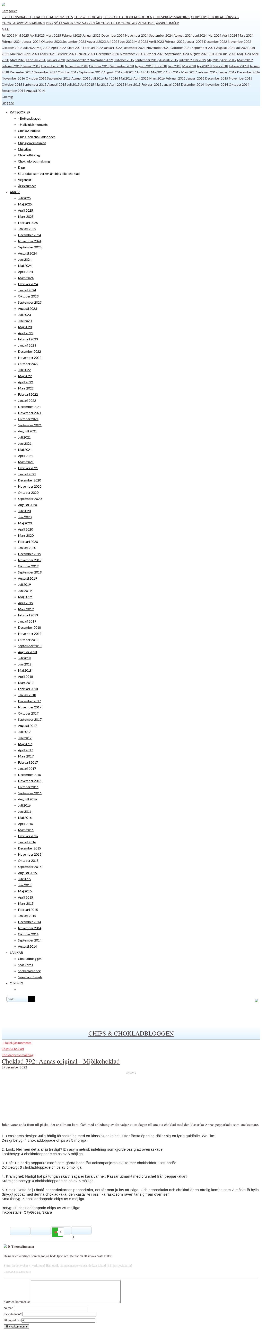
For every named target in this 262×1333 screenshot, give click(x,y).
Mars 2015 (133, 84)
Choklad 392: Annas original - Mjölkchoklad (61, 1061)
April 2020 (25, 529)
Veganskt (146, 23)
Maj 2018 (189, 66)
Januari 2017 (227, 72)
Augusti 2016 (80, 78)
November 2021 (158, 47)
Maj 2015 (101, 84)
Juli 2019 (185, 60)
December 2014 (192, 84)
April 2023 (156, 41)
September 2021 (203, 47)
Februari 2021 (66, 54)
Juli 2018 (160, 66)
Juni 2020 (229, 54)
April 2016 (140, 78)
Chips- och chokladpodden (127, 17)
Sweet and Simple (30, 977)
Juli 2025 (8, 35)
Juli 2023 (112, 41)
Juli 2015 (73, 84)
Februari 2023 (174, 41)
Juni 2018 (174, 66)
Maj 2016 (126, 78)
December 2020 (107, 54)
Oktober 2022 (12, 47)
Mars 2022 (74, 47)
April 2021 (31, 54)
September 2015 (34, 84)
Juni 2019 (199, 60)
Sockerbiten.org (29, 971)
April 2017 (172, 72)
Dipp (49, 23)
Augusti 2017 (112, 72)
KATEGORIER (20, 112)
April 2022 (58, 47)
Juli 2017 (129, 72)
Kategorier (9, 11)
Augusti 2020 (199, 54)
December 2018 (52, 66)
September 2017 (91, 72)
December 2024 (112, 35)
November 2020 (131, 54)
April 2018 (204, 66)
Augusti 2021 (225, 47)
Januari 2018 (27, 695)
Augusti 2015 (56, 84)
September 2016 (59, 78)
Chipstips (199, 17)
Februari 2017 (207, 72)
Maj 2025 (22, 35)
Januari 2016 (195, 78)
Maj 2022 (43, 47)
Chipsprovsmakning (171, 17)
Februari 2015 (151, 84)
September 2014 (13, 90)
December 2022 (215, 41)
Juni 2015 (87, 84)
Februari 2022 (93, 47)
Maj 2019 (213, 60)
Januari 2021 (86, 54)
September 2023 (74, 41)
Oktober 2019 (124, 60)
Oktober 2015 (12, 84)
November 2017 (45, 72)
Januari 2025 (91, 35)
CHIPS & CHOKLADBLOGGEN (131, 1033)
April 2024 (229, 35)
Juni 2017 (143, 72)
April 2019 (228, 60)
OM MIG (16, 983)
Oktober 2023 (51, 41)
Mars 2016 (157, 78)
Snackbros (25, 965)
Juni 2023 (126, 41)
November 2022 (239, 41)
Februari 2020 (36, 60)
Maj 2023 (141, 41)
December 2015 (216, 78)
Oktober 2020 (154, 54)
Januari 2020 (56, 60)
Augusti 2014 (35, 90)
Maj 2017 (158, 72)
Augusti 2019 (168, 60)
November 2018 (76, 66)
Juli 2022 (29, 47)
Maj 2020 (244, 54)
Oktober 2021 (181, 47)
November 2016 (13, 78)
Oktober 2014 (239, 84)
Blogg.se (8, 103)
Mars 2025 (53, 35)
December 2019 (77, 60)
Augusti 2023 (96, 41)
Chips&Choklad (88, 17)
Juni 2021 (25, 443)
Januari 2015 (171, 84)
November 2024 (136, 35)
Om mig (7, 97)
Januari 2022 (113, 47)
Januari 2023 (194, 41)
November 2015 (240, 78)
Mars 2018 (220, 66)
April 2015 (116, 84)
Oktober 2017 (68, 72)
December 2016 (248, 72)
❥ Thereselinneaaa (21, 1246)
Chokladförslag (223, 17)
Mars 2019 (245, 60)
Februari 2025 (72, 35)
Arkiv (5, 29)
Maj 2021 (17, 54)
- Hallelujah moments (52, 17)
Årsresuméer (167, 23)
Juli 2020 (215, 54)
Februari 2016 (175, 78)
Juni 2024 (200, 35)
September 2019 (146, 60)
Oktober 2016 (36, 78)
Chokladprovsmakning (23, 23)
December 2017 (21, 72)
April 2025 (37, 35)
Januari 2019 (31, 66)
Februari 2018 (239, 66)
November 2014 (216, 84)
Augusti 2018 (144, 66)
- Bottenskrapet (17, 17)
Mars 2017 (189, 72)
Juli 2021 (242, 47)
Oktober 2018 (99, 66)
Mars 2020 (17, 60)
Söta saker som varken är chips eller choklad (95, 23)
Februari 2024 (11, 41)
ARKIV (15, 192)
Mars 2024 (245, 35)
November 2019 (101, 60)
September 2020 (177, 54)
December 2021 (134, 47)
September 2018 (122, 66)
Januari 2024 (31, 41)
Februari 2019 (11, 66)
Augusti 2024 (183, 35)
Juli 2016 (97, 78)
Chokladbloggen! (30, 958)
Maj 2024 (214, 35)
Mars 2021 (48, 54)
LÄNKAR (16, 952)
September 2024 (161, 35)
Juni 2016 (111, 78)
